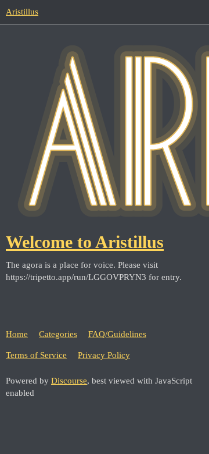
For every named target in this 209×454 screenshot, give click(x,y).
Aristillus (22, 11)
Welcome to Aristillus (85, 241)
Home (17, 334)
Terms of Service (36, 355)
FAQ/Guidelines (117, 334)
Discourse (69, 380)
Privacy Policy (104, 355)
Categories (58, 334)
